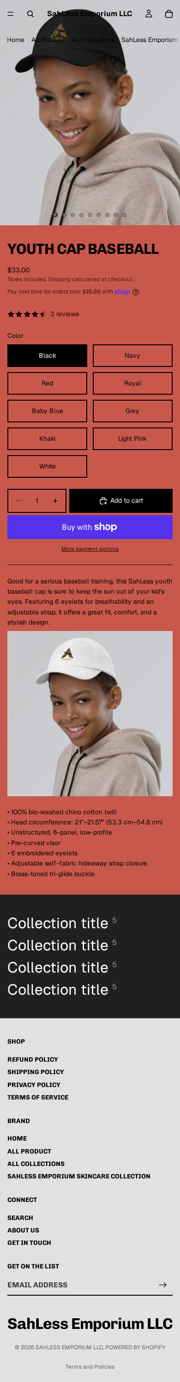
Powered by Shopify (135, 1347)
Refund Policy (32, 1060)
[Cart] (169, 14)
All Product (47, 40)
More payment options (90, 548)
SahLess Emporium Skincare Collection (78, 1176)
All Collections (92, 40)
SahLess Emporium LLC (69, 1347)
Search (20, 1217)
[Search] (30, 14)
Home (15, 40)
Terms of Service (37, 1097)
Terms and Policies (90, 1366)
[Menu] (10, 13)
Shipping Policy (35, 1072)
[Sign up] (163, 1284)
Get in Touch (29, 1243)
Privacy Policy (33, 1085)
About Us (23, 1230)
